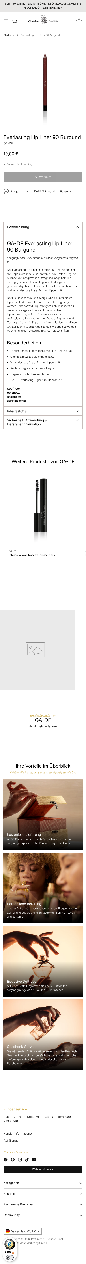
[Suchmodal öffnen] (14, 20)
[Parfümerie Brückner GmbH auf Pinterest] (12, 1160)
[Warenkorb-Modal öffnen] (78, 20)
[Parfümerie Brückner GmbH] (43, 21)
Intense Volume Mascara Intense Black (32, 554)
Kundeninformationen (19, 1133)
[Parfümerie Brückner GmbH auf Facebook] (5, 1160)
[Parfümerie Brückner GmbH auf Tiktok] (27, 1160)
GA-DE (8, 143)
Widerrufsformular (43, 1169)
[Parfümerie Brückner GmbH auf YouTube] (34, 1160)
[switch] (10, 1257)
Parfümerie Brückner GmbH (47, 1239)
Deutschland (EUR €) (24, 1231)
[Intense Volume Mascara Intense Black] (40, 508)
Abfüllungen (12, 1140)
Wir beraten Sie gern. (57, 191)
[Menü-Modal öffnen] (5, 20)
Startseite (9, 35)
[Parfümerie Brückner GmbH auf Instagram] (19, 1160)
